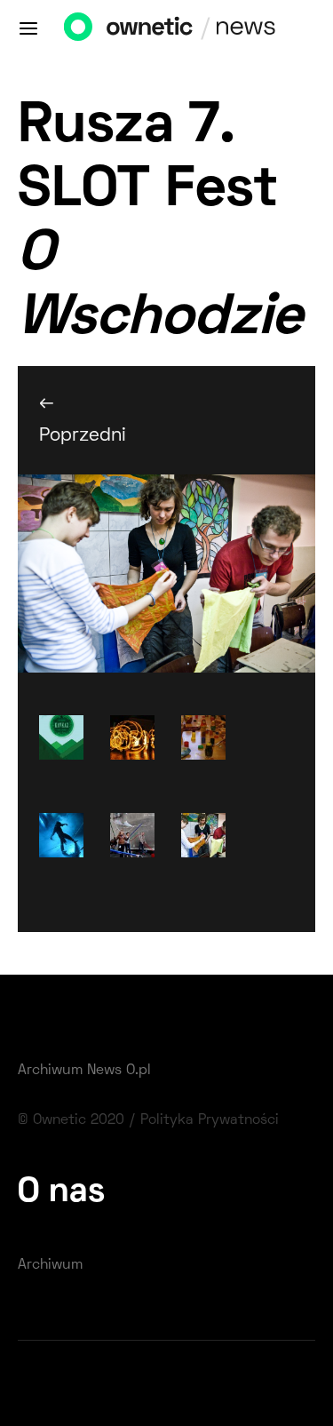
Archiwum (50, 1265)
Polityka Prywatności (209, 1120)
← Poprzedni (73, 419)
